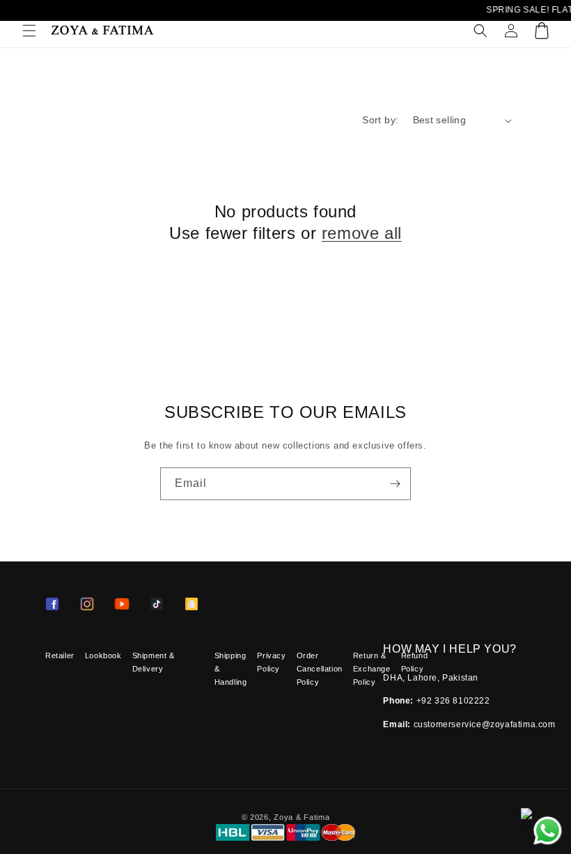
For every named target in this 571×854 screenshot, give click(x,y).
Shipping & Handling (230, 668)
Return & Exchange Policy (372, 668)
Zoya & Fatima (301, 817)
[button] (29, 30)
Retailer (60, 655)
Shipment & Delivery (153, 662)
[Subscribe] (395, 483)
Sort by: (380, 119)
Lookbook (103, 655)
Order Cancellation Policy (320, 668)
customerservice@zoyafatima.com (485, 724)
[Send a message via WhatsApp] (547, 830)
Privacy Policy (271, 662)
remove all (362, 233)
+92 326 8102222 (453, 701)
